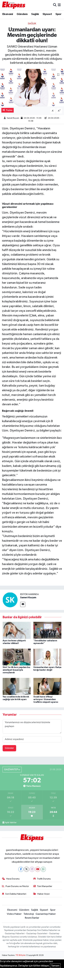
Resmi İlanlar (32, 918)
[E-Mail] (22, 604)
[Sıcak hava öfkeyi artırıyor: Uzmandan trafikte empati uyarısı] (47, 686)
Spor (58, 14)
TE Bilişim (20, 955)
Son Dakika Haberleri (15, 894)
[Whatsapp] (43, 869)
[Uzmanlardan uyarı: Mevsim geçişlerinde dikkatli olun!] (32, 87)
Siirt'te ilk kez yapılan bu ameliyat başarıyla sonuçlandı (16, 670)
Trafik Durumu (44, 879)
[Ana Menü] (59, 5)
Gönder (9, 748)
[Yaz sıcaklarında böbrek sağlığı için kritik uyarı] (17, 686)
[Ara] (54, 5)
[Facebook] (20, 869)
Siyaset (47, 14)
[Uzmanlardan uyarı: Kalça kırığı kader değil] (47, 657)
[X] (26, 869)
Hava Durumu (13, 879)
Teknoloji (28, 914)
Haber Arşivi (43, 894)
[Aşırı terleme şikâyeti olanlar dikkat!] (17, 630)
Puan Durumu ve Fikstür (17, 886)
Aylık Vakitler (10, 822)
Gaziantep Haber (46, 914)
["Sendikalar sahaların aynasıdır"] (47, 630)
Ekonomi (7, 14)
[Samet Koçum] (10, 599)
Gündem (22, 14)
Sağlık (35, 14)
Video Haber (14, 914)
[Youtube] (37, 869)
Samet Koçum (13, 118)
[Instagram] (32, 869)
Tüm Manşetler (44, 886)
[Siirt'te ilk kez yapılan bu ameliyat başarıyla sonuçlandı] (17, 657)
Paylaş (9, 110)
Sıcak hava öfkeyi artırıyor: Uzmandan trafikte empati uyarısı (45, 699)
